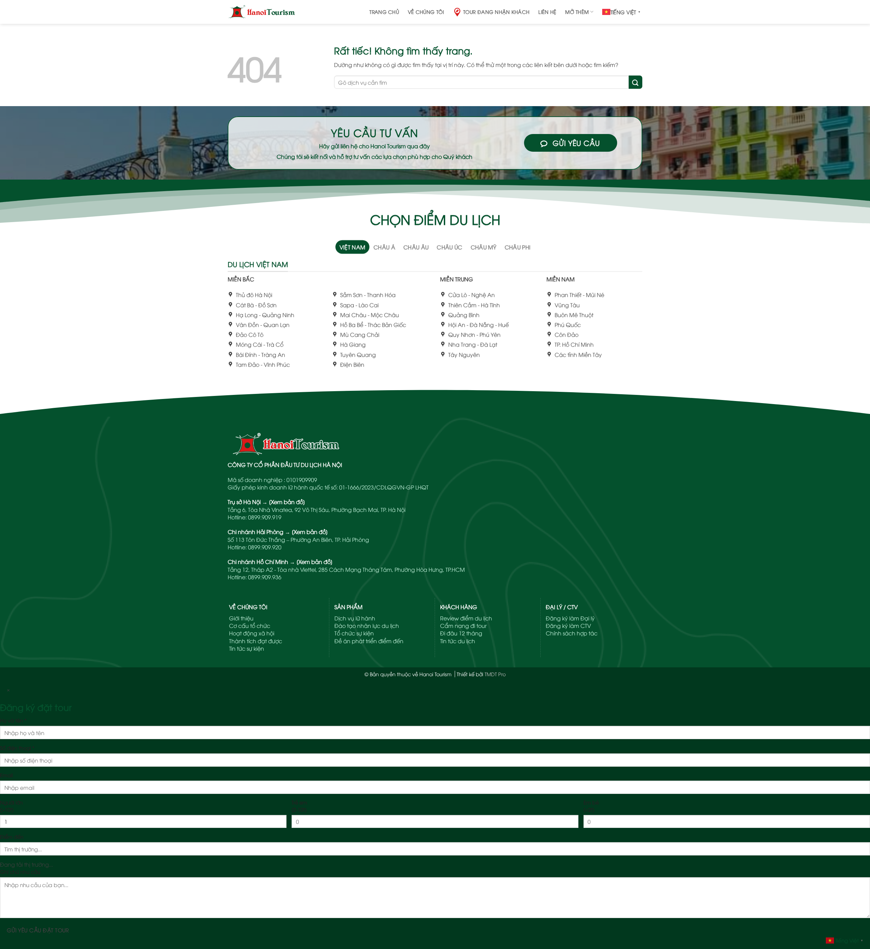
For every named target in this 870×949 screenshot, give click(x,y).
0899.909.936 (264, 577)
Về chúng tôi (426, 12)
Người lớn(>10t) (11, 805)
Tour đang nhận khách (496, 12)
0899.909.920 (264, 547)
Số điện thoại (17, 748)
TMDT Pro (495, 674)
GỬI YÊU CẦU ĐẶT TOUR (38, 929)
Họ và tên (13, 720)
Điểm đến (11, 836)
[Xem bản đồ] (287, 501)
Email (6, 775)
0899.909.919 (264, 517)
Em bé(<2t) (591, 805)
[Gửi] (635, 82)
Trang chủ (384, 12)
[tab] (352, 247)
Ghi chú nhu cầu (20, 871)
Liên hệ (547, 12)
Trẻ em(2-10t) (299, 805)
